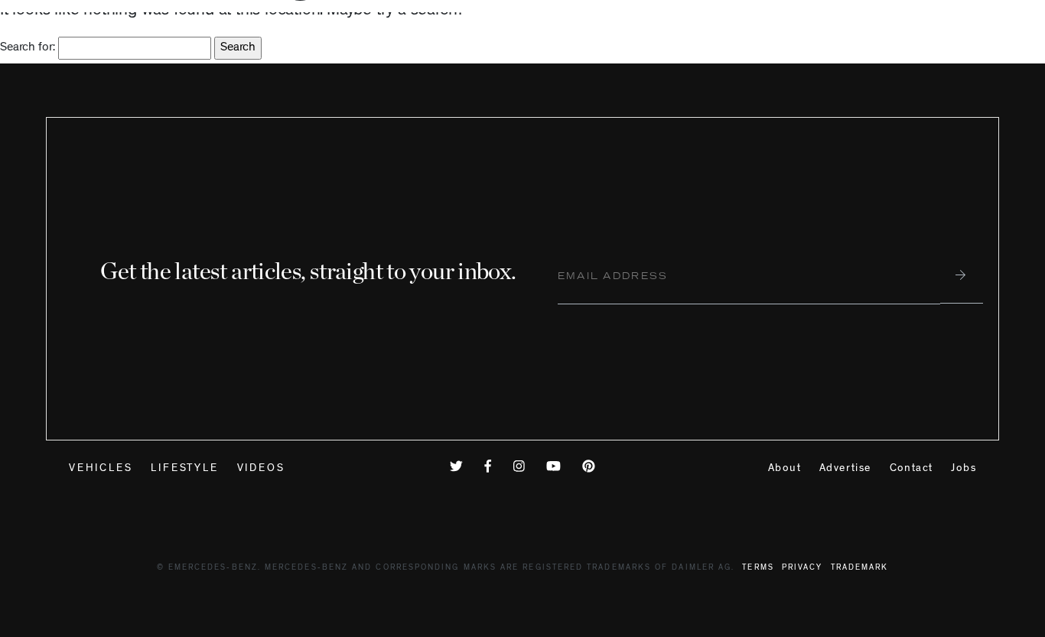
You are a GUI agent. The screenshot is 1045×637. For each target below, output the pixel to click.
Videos (261, 468)
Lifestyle (184, 468)
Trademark (860, 568)
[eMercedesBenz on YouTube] (557, 469)
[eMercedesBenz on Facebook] (491, 469)
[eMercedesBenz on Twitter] (459, 469)
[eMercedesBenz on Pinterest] (589, 469)
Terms (757, 568)
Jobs (963, 468)
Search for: (27, 48)
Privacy (802, 568)
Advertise (845, 468)
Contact (911, 468)
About (784, 468)
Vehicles (100, 468)
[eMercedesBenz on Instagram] (522, 469)
